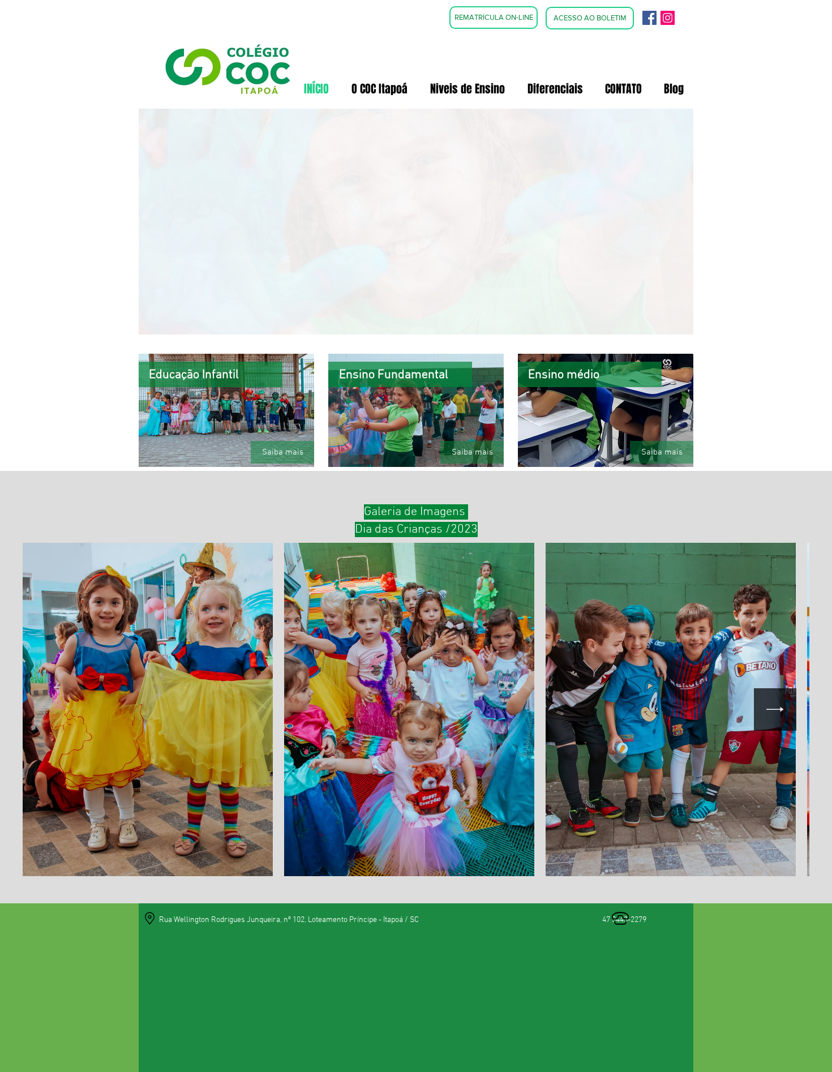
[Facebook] (649, 18)
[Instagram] (668, 18)
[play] (669, 324)
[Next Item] (775, 709)
